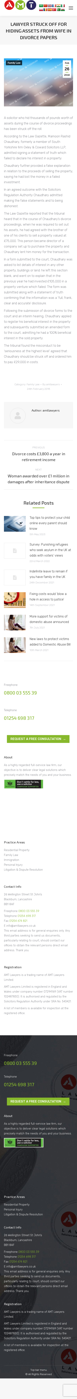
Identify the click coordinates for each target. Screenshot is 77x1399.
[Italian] (63, 5)
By (51, 384)
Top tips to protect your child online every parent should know (50, 523)
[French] (54, 5)
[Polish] (41, 9)
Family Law (14, 63)
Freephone (11, 911)
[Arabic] (41, 5)
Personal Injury (13, 865)
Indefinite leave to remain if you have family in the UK (49, 574)
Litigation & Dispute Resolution (23, 869)
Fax (6, 921)
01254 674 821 (18, 921)
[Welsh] (63, 9)
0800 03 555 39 (20, 692)
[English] (50, 5)
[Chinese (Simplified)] (45, 5)
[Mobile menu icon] (71, 8)
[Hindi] (58, 5)
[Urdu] (58, 9)
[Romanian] (45, 9)
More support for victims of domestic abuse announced (49, 619)
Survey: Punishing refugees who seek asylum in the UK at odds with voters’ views (50, 550)
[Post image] (15, 524)
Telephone (11, 916)
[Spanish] (50, 9)
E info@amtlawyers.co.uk (20, 926)
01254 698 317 (19, 718)
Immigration (11, 860)
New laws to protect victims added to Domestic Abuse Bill (50, 641)
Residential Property (16, 850)
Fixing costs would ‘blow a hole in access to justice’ (48, 596)
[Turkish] (54, 9)
